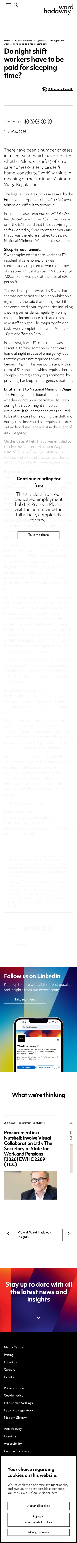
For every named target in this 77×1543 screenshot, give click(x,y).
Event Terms (13, 1437)
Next (68, 1233)
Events (9, 1377)
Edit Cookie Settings (18, 1403)
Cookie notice (13, 1396)
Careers (9, 1370)
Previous (8, 1233)
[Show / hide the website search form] (16, 5)
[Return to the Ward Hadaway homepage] (58, 9)
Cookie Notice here (44, 1493)
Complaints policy (16, 1451)
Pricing (8, 1355)
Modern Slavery (15, 1418)
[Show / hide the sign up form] (38, 1318)
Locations (11, 1363)
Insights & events (23, 41)
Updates (41, 41)
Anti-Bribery (13, 1429)
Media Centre (14, 1348)
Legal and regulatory (18, 1411)
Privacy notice (14, 1388)
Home (7, 41)
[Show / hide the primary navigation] (8, 4)
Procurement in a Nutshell (31, 1123)
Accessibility (13, 1444)
